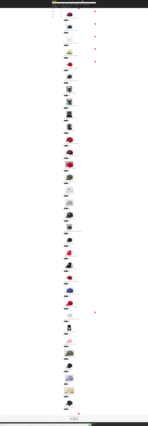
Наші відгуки (64, 6)
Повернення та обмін (92, 423)
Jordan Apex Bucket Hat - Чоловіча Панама (69, 118)
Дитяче (67, 4)
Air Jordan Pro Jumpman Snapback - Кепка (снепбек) (71, 30)
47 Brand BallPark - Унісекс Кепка (68, 381)
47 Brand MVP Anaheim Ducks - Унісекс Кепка (70, 356)
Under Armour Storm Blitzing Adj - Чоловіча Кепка (70, 80)
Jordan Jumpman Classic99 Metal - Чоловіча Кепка (71, 306)
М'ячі (81, 4)
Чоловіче (59, 4)
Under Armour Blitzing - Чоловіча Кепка (69, 193)
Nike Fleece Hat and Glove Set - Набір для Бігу (70, 331)
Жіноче (63, 4)
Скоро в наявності (55, 6)
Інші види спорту (86, 4)
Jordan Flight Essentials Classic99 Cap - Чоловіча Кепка (71, 143)
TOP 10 (60, 6)
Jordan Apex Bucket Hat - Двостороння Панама (70, 105)
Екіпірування (76, 4)
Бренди (71, 4)
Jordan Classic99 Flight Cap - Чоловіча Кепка (70, 168)
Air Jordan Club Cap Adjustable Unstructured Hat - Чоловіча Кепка (72, 231)
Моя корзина (54, 4)
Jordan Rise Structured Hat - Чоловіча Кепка (70, 93)
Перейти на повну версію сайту (74, 416)
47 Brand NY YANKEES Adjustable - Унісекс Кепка (70, 256)
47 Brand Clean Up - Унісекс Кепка (68, 369)
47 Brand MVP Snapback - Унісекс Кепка (69, 394)
